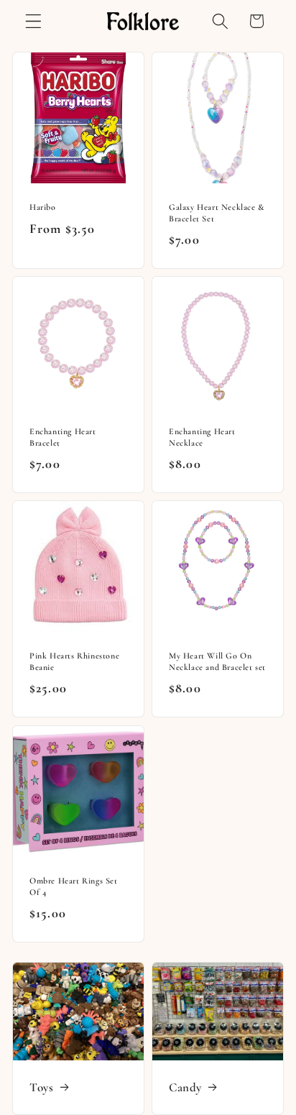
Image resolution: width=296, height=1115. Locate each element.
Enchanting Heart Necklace (202, 437)
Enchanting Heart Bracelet (62, 437)
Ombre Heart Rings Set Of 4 (73, 886)
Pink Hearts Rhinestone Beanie (74, 662)
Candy (185, 1087)
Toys (41, 1087)
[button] (33, 21)
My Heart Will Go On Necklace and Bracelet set (217, 662)
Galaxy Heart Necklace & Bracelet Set (217, 213)
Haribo (42, 207)
